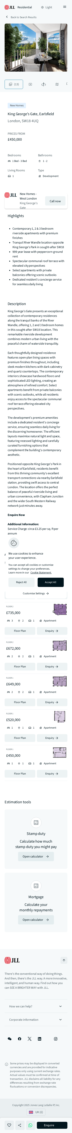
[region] (36, 566)
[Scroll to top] (63, 960)
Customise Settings (34, 593)
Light (49, 7)
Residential (24, 7)
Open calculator (33, 856)
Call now (55, 201)
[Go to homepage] (12, 960)
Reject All (21, 582)
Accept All (50, 582)
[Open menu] (64, 7)
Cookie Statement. (41, 573)
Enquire (49, 1125)
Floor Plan (20, 631)
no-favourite (9, 1125)
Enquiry (49, 631)
